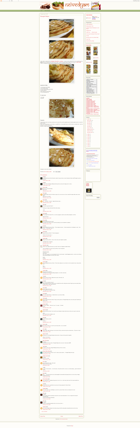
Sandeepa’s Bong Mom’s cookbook (57, 61)
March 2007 (89, 120)
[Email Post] (54, 171)
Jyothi (44, 346)
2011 (88, 138)
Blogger (72, 425)
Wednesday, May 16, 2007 (47, 197)
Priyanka (44, 388)
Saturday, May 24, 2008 (46, 409)
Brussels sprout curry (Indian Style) (92, 37)
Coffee (44, 231)
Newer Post (42, 416)
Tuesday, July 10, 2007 (46, 391)
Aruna (44, 287)
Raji (43, 317)
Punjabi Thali (88, 30)
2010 (88, 137)
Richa (44, 193)
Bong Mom (45, 245)
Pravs (44, 361)
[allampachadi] (89, 62)
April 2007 (89, 121)
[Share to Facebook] (58, 171)
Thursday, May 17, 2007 (46, 331)
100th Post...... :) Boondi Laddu (91, 32)
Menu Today (45, 340)
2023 (88, 146)
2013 (88, 141)
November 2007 (90, 132)
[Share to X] (57, 171)
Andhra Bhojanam (89, 24)
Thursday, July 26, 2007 (46, 404)
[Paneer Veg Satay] (88, 50)
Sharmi (44, 187)
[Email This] (55, 171)
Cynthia (44, 238)
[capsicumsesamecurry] (95, 68)
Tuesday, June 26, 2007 (46, 386)
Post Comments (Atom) (63, 419)
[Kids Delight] (95, 50)
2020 (88, 144)
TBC (43, 393)
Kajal (44, 373)
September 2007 (90, 129)
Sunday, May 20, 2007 (46, 376)
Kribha (44, 298)
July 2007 (89, 126)
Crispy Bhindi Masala (87, 184)
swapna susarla (45, 355)
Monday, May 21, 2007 (46, 381)
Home (41, 10)
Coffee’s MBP (78, 62)
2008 (88, 134)
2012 (88, 140)
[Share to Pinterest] (59, 171)
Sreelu (44, 213)
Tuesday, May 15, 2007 (46, 180)
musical (44, 261)
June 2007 (89, 124)
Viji (43, 276)
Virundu (87, 35)
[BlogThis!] (56, 171)
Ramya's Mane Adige (46, 351)
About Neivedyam (47, 10)
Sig (43, 225)
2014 (88, 143)
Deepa (44, 199)
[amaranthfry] (95, 57)
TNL (43, 204)
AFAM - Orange (89, 99)
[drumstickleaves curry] (88, 59)
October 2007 (89, 130)
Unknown (44, 309)
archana (44, 270)
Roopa (44, 220)
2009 (88, 135)
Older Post (81, 416)
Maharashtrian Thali (89, 26)
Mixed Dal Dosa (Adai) (90, 40)
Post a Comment (44, 411)
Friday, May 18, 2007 (46, 365)
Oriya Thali (88, 39)
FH (43, 176)
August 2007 (89, 127)
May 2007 (89, 123)
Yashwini (44, 406)
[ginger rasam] (88, 68)
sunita (44, 293)
